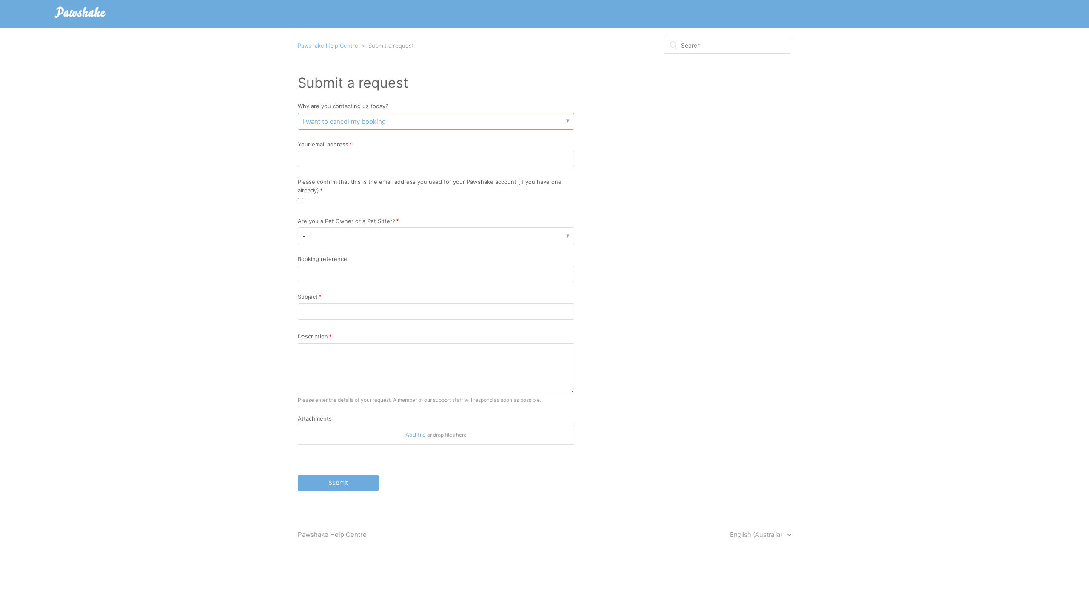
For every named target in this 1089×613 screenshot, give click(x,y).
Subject (308, 296)
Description (313, 336)
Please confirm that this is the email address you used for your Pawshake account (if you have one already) (430, 186)
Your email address (323, 144)
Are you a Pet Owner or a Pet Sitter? (346, 221)
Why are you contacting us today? (343, 106)
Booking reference (322, 258)
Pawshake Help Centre (328, 45)
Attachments (315, 418)
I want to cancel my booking (344, 121)
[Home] (80, 18)
